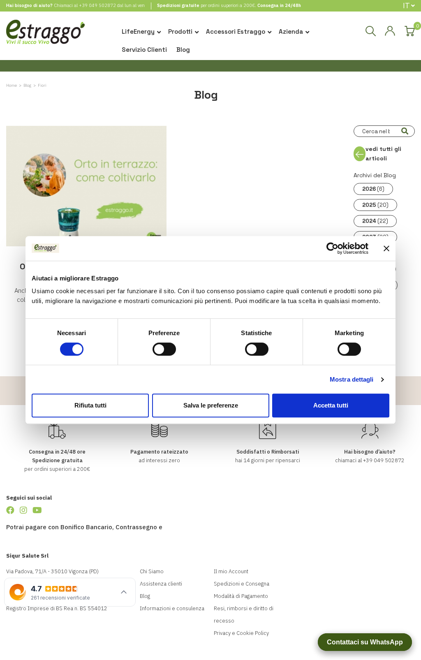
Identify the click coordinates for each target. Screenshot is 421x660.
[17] (404, 131)
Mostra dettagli (352, 379)
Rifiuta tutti (90, 405)
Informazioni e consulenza (172, 608)
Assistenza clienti (161, 583)
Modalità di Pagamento (241, 596)
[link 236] (37, 510)
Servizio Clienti (144, 49)
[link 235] (23, 510)
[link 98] (390, 31)
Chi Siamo (152, 571)
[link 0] (332, 248)
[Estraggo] (45, 35)
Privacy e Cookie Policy (241, 633)
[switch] (164, 349)
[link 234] (10, 510)
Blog (183, 49)
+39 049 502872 (97, 5)
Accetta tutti (330, 405)
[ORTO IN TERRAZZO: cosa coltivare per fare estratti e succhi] (86, 186)
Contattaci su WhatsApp (365, 642)
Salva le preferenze (210, 405)
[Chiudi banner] (386, 248)
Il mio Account (231, 571)
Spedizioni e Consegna (241, 583)
